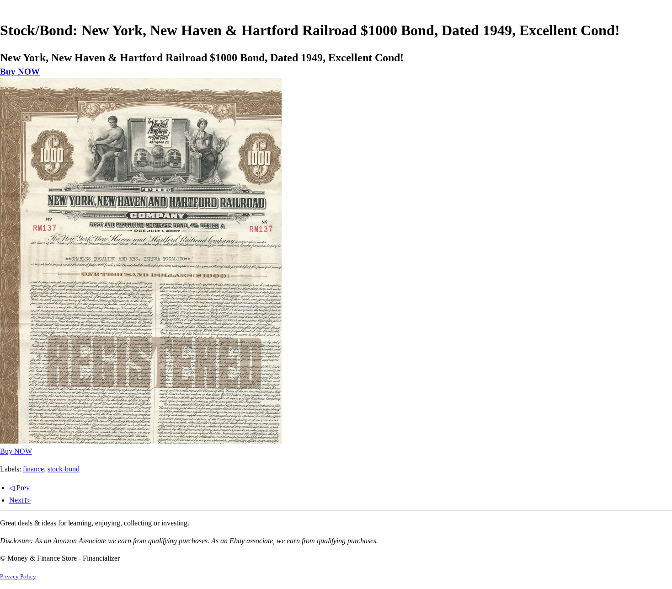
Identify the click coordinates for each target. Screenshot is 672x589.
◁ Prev (19, 488)
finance (33, 469)
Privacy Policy (18, 576)
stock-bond (64, 469)
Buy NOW (20, 71)
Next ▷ (20, 500)
